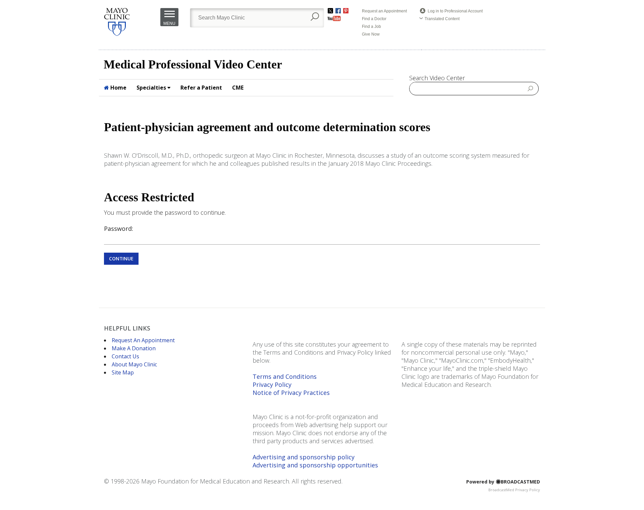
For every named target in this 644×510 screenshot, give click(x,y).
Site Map (123, 372)
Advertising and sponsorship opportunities (315, 465)
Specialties (152, 87)
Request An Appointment (143, 340)
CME (238, 87)
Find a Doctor (374, 18)
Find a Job (371, 26)
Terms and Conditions (285, 376)
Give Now (371, 34)
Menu (169, 23)
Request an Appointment (384, 11)
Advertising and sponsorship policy (304, 457)
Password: (118, 228)
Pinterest (345, 10)
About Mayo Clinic (134, 364)
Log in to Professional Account (455, 11)
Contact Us (125, 356)
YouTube (334, 18)
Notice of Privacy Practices (291, 393)
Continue (121, 258)
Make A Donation (134, 348)
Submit (530, 88)
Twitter (330, 10)
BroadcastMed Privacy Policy (514, 489)
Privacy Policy (272, 384)
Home (117, 87)
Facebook (338, 10)
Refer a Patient (201, 87)
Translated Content (442, 18)
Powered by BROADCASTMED (503, 481)
